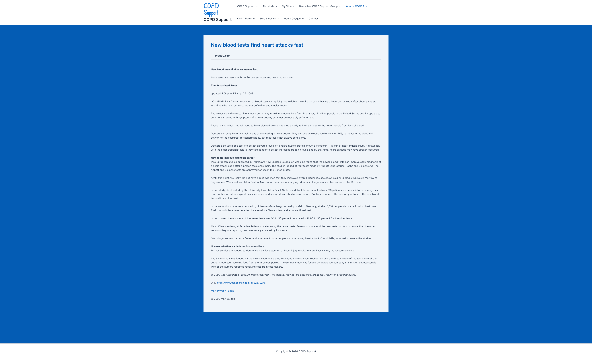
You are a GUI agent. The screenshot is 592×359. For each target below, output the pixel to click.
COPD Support (218, 19)
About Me (268, 6)
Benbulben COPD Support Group (318, 6)
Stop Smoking (268, 18)
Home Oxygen (292, 18)
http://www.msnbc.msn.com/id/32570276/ (242, 282)
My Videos (288, 6)
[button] (256, 6)
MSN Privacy (218, 290)
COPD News (244, 18)
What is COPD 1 (355, 6)
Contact (313, 18)
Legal (231, 290)
